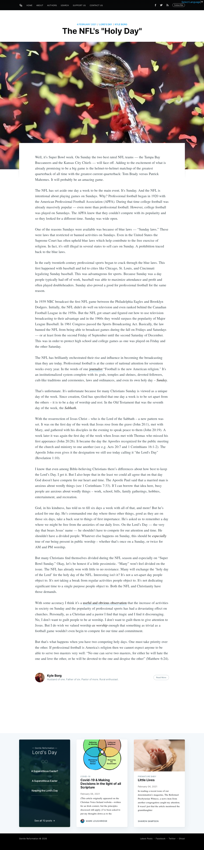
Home (29, 5)
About (39, 5)
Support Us (79, 5)
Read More (161, 677)
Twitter (172, 838)
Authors (52, 5)
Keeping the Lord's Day (45, 790)
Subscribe (178, 5)
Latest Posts (146, 838)
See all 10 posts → (44, 820)
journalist (95, 368)
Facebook (160, 838)
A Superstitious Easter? (44, 771)
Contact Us (96, 5)
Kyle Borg (121, 24)
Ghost (182, 838)
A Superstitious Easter (44, 780)
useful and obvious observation (105, 602)
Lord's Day (105, 24)
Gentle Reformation (29, 838)
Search (65, 5)
